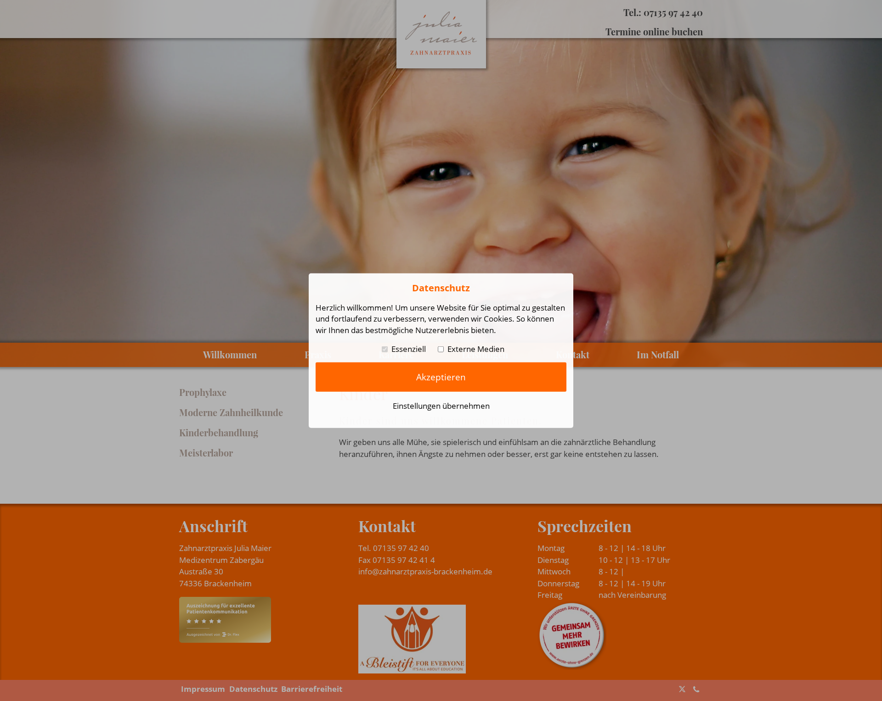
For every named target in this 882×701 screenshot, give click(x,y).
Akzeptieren (441, 377)
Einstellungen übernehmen (441, 406)
